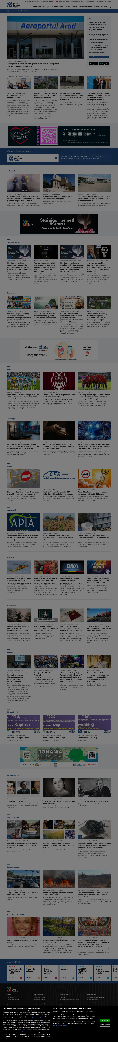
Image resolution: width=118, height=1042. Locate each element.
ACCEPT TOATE (105, 1020)
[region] (59, 1024)
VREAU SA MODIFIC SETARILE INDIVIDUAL (105, 1025)
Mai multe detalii (36, 1017)
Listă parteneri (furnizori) (60, 1025)
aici (22, 1031)
